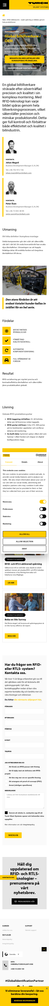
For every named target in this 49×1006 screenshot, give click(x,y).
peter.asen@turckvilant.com (18, 214)
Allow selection (24, 541)
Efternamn (9, 718)
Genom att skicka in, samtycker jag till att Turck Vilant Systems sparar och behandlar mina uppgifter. (24, 816)
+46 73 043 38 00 (16, 211)
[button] (15, 559)
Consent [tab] (8, 462)
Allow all (24, 534)
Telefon (8, 751)
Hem (4, 20)
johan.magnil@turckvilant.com (19, 173)
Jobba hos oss (7, 930)
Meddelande (10, 790)
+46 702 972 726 (16, 170)
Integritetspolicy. (29, 825)
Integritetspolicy (8, 943)
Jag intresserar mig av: (14, 763)
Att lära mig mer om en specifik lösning (25, 778)
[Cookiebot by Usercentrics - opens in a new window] (35, 455)
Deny (24, 549)
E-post (7, 740)
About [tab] (40, 462)
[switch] (42, 509)
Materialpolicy (7, 939)
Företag (8, 729)
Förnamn (9, 706)
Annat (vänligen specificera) (20, 785)
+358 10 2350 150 (17, 969)
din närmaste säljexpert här (27, 699)
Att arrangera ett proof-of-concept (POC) (25, 781)
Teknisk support (30, 930)
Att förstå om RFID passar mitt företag (24, 767)
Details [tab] (24, 462)
